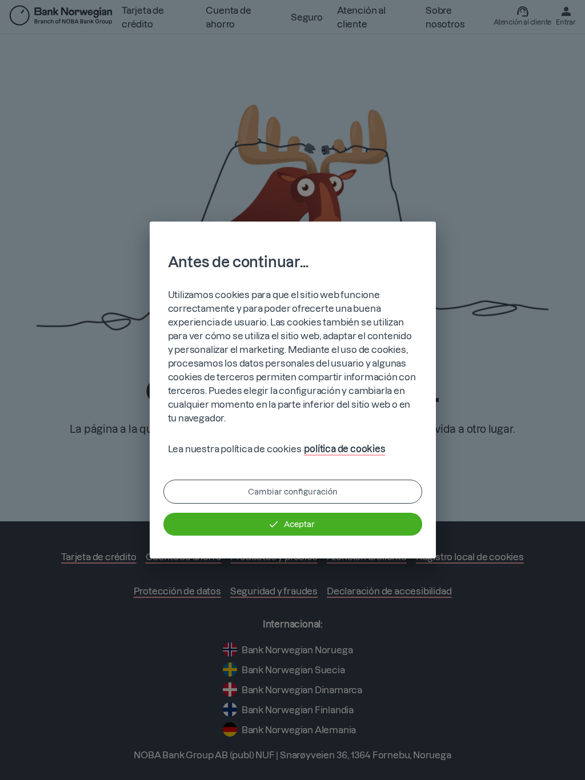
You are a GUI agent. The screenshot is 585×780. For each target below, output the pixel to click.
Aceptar (299, 524)
